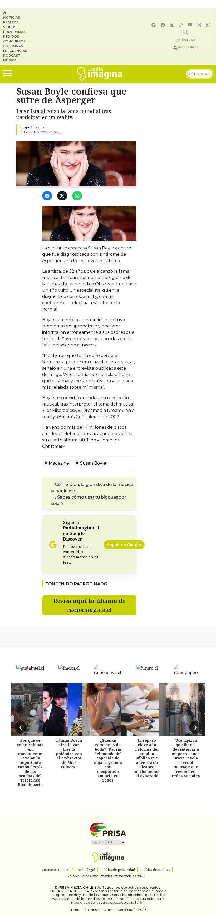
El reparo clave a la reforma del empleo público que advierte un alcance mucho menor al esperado (147, 758)
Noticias (11, 18)
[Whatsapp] (209, 25)
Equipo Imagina (31, 127)
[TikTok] (181, 25)
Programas (14, 32)
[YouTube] (191, 25)
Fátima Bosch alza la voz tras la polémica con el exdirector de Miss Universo (69, 753)
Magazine (58, 463)
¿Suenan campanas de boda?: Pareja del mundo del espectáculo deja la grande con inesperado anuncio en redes (108, 760)
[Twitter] (63, 196)
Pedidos (11, 36)
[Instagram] (200, 25)
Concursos (14, 41)
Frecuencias (15, 51)
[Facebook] (163, 25)
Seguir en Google (124, 544)
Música (10, 60)
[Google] (154, 25)
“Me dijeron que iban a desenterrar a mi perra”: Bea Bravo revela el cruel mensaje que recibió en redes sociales (186, 758)
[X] (172, 25)
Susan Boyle (92, 463)
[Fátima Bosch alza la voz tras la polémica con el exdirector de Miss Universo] (69, 709)
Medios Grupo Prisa (108, 842)
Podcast (11, 55)
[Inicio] (17, 13)
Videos (9, 27)
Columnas (13, 46)
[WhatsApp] (78, 196)
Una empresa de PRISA (108, 829)
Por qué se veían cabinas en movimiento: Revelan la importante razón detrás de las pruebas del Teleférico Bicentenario (30, 762)
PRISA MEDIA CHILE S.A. (79, 887)
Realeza (11, 22)
